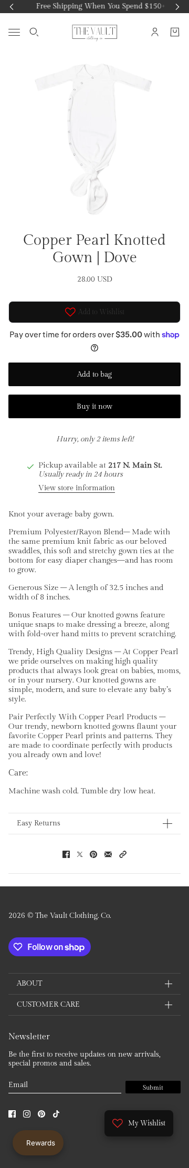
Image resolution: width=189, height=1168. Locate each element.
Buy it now (94, 406)
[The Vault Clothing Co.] (94, 32)
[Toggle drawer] (14, 31)
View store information (76, 488)
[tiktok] (56, 1114)
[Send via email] (108, 854)
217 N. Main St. (135, 465)
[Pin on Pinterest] (93, 854)
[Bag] (175, 32)
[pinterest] (41, 1114)
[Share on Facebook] (66, 854)
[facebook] (12, 1114)
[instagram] (27, 1114)
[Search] (34, 32)
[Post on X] (80, 854)
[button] (123, 854)
